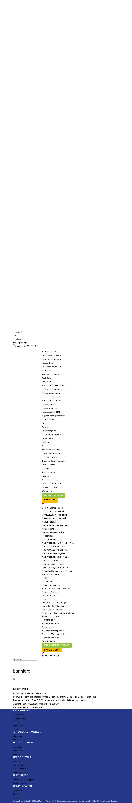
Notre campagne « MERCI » (52, 412)
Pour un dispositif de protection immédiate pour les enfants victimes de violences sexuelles (54, 697)
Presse (16, 794)
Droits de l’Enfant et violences (52, 484)
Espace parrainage (20, 343)
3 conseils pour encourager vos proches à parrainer (36, 704)
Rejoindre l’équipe (20, 718)
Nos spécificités (47, 363)
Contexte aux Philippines (51, 389)
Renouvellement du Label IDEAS (28, 707)
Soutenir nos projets (49, 431)
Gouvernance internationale (52, 367)
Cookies (114, 801)
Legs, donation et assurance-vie (53, 453)
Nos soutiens (46, 370)
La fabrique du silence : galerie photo (30, 693)
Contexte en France (49, 404)
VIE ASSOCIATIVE (48, 420)
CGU (94, 801)
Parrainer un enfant (21, 765)
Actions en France (48, 472)
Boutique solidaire (48, 465)
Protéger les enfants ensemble (52, 435)
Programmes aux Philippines (52, 393)
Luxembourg (18, 747)
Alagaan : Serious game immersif (53, 416)
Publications (46, 378)
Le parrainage (47, 442)
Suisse (16, 740)
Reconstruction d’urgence (51, 397)
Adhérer (45, 446)
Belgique (16, 754)
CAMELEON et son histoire (51, 355)
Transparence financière (50, 374)
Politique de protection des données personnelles (73, 801)
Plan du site (50, 801)
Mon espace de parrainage (51, 450)
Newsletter (17, 791)
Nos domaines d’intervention (52, 359)
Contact (16, 722)
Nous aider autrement (49, 457)
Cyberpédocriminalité (49, 487)
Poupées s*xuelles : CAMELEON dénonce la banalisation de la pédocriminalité (49, 700)
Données (16, 798)
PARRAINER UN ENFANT (53, 495)
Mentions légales (103, 801)
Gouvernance (18, 715)
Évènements (46, 476)
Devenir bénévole (48, 438)
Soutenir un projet (20, 772)
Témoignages (47, 491)
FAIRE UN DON (49, 500)
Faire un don (46, 427)
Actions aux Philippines (50, 480)
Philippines (17, 736)
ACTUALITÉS (47, 468)
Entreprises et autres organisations (54, 461)
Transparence (18, 729)
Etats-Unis (17, 751)
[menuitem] (80, 504)
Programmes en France (50, 408)
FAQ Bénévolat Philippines (24, 780)
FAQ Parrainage (19, 783)
